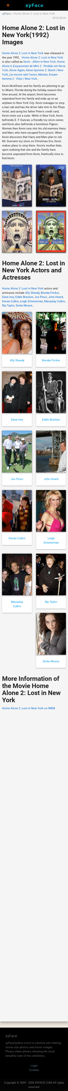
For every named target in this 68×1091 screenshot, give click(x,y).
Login (34, 1065)
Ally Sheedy (32, 293)
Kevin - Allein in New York (39, 61)
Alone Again (17, 70)
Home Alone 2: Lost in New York (22, 53)
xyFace (6, 13)
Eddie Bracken (24, 297)
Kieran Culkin (10, 301)
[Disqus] (34, 860)
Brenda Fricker (50, 293)
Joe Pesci (41, 297)
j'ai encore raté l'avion (23, 74)
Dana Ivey (8, 297)
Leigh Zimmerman (31, 301)
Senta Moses (24, 305)
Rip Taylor (8, 305)
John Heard (55, 297)
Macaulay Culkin (54, 301)
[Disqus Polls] (34, 761)
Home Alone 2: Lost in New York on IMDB (28, 708)
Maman (43, 74)
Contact (34, 1070)
